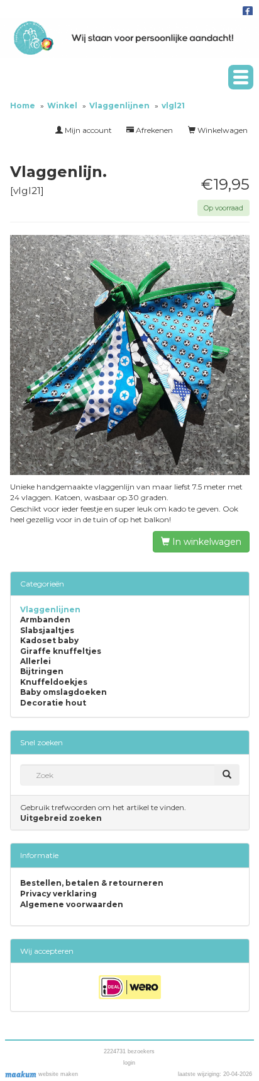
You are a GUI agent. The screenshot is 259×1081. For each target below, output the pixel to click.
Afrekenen (153, 130)
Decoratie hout (53, 703)
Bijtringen (41, 671)
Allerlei (35, 661)
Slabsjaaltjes (47, 630)
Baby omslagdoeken (63, 692)
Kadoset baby (49, 640)
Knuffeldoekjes (53, 682)
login (129, 1063)
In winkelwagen (205, 541)
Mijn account (87, 130)
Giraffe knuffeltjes (60, 651)
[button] (240, 77)
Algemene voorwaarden (71, 904)
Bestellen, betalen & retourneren (91, 883)
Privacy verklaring (58, 893)
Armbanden (45, 619)
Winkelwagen (222, 130)
